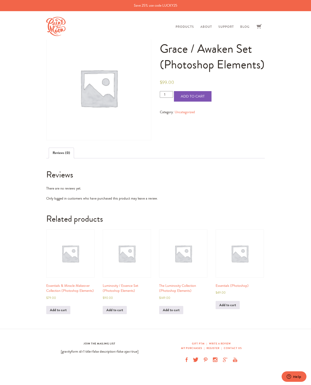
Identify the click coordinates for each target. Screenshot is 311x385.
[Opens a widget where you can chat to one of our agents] (293, 377)
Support (226, 26)
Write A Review (220, 343)
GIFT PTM (198, 343)
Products (185, 26)
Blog (245, 26)
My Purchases (192, 348)
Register (212, 348)
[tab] (61, 153)
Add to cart (193, 96)
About (206, 26)
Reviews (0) (61, 152)
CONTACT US (233, 348)
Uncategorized (185, 112)
